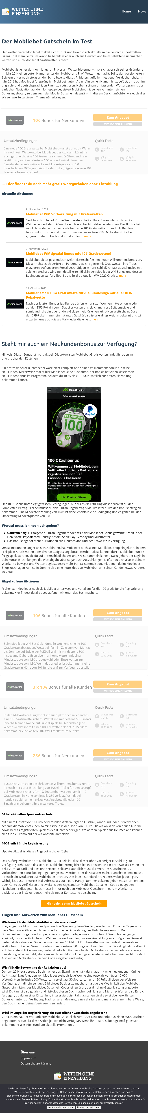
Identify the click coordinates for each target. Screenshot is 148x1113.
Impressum (28, 1058)
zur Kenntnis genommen (60, 1107)
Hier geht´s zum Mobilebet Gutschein (74, 903)
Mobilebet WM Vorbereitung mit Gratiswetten (64, 214)
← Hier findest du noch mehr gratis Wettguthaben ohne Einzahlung (60, 184)
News (142, 11)
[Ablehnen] (143, 1098)
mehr (88, 236)
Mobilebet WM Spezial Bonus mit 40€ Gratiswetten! (68, 253)
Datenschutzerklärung (36, 1063)
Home (126, 11)
